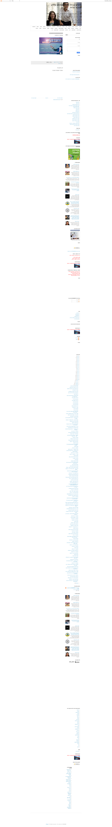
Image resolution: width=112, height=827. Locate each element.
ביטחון (69, 26)
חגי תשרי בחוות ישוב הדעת (74, 576)
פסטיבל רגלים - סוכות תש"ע (74, 416)
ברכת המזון (77, 110)
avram (77, 339)
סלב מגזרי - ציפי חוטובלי (74, 551)
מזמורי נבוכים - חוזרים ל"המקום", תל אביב (72, 413)
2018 (78, 367)
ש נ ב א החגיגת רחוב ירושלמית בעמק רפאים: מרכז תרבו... (72, 537)
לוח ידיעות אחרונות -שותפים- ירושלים (75, 255)
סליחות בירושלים (75, 528)
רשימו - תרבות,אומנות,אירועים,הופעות (68, 776)
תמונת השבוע (76, 446)
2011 (78, 376)
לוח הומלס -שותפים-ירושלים (76, 256)
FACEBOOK (69, 807)
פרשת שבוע (77, 712)
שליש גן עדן (77, 129)
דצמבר (77, 380)
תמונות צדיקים (77, 726)
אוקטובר (76, 383)
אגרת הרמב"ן (76, 547)
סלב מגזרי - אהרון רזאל (74, 518)
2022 (78, 361)
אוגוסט (77, 583)
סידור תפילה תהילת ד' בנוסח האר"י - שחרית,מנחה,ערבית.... (73, 106)
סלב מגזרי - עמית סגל (75, 546)
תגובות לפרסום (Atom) (56, 99)
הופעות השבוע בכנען (75, 464)
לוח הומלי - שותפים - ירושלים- (76, 259)
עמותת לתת (76, 459)
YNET (70, 803)
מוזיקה (69, 28)
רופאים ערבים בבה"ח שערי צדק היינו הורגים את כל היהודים (75, 190)
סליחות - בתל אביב (75, 437)
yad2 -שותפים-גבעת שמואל (76, 273)
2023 (78, 360)
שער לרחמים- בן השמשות (74, 525)
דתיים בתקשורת (76, 316)
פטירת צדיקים (77, 720)
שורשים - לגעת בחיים (75, 532)
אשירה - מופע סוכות (75, 407)
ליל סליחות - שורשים (75, 541)
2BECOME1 (69, 797)
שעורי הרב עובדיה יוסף (75, 119)
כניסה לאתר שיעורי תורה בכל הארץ (75, 325)
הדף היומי (77, 103)
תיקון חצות (77, 102)
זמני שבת (33, 26)
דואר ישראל (69, 792)
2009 (78, 379)
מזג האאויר (69, 795)
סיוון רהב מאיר (77, 221)
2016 (78, 369)
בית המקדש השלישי (76, 171)
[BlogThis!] (50, 62)
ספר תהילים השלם (76, 107)
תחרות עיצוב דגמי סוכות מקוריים (73, 488)
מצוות (65, 28)
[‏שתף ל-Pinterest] (46, 62)
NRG (70, 802)
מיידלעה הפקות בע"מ (75, 397)
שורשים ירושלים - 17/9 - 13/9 (74, 491)
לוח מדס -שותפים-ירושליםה (76, 258)
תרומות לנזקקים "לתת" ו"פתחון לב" (73, 495)
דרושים (44, 26)
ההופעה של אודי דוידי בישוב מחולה (73, 577)
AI (78, 745)
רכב (78, 744)
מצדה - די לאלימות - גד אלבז (74, 454)
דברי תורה (53, 26)
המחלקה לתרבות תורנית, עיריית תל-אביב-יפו (72, 177)
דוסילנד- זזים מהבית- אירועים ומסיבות (68, 773)
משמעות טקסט (61, 28)
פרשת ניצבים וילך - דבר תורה (74, 492)
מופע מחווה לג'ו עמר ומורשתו (74, 421)
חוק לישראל (77, 111)
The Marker (69, 783)
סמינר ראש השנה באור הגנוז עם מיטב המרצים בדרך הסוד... (72, 471)
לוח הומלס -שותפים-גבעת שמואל (75, 272)
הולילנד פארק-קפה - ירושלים (74, 441)
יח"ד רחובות (69, 771)
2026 (78, 356)
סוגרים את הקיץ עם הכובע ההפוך (73, 529)
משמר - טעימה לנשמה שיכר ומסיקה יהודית (72, 571)
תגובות (77, 301)
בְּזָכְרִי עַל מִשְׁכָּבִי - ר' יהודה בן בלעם (73, 449)
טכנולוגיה (76, 28)
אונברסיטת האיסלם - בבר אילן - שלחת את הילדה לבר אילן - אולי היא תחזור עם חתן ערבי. (74, 202)
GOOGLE (69, 808)
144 (70, 796)
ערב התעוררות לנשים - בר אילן (73, 478)
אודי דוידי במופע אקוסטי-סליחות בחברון (72, 426)
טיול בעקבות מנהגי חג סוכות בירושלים (72, 388)
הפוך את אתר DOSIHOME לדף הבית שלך (74, 251)
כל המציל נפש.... (75, 394)
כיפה (70, 786)
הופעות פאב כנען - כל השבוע (74, 553)
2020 (78, 364)
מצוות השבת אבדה (75, 555)
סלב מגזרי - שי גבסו (75, 496)
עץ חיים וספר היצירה (76, 589)
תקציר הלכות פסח (76, 208)
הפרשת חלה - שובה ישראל (74, 433)
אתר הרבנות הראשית (76, 114)
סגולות (48, 28)
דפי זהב (70, 801)
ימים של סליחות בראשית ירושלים (73, 533)
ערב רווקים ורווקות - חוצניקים (74, 481)
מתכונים (56, 28)
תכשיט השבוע (76, 554)
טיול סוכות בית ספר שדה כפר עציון (73, 392)
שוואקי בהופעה (76, 455)
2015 (78, 371)
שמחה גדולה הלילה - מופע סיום (73, 507)
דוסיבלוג (69, 782)
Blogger (47, 824)
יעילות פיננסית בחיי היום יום (69, 770)
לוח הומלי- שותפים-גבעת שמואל (75, 275)
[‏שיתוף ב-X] (49, 62)
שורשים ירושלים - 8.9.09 (74, 522)
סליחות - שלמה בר (75, 458)
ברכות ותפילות (59, 26)
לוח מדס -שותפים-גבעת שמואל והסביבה (73, 274)
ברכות (63, 26)
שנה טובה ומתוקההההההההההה (73, 432)
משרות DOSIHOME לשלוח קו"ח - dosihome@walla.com (73, 484)
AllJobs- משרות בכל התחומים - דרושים (73, 139)
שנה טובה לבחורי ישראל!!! (74, 438)
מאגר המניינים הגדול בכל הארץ (74, 124)
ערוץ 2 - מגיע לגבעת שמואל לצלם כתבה (72, 508)
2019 (78, 365)
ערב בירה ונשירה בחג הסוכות (74, 387)
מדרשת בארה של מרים (75, 112)
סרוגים (37, 28)
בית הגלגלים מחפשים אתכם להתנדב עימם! (72, 502)
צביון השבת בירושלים (75, 422)
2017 (78, 368)
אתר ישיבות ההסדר (76, 117)
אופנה (80, 26)
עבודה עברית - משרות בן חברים (74, 317)
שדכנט (70, 788)
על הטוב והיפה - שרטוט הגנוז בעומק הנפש (72, 503)
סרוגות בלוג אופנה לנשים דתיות (74, 74)
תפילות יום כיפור (76, 408)
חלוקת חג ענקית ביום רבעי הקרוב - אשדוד (72, 467)
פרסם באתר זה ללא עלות (76, 71)
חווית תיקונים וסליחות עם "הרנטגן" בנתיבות (72, 477)
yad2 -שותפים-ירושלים (77, 257)
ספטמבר (76, 384)
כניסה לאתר (78, 148)
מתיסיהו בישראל (75, 538)
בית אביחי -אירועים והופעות (68, 779)
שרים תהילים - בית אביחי (74, 489)
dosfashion (77, 315)
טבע (80, 28)
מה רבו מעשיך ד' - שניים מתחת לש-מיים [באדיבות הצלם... (72, 451)
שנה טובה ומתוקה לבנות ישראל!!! (73, 440)
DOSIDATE (69, 800)
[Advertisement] (58, 703)
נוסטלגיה (52, 28)
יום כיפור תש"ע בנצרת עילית (74, 524)
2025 (78, 357)
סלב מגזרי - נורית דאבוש (74, 452)
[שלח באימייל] (51, 62)
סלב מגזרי (44, 28)
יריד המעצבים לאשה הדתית (74, 482)
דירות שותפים (49, 26)
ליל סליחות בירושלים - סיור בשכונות (73, 550)
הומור (41, 26)
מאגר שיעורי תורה (76, 125)
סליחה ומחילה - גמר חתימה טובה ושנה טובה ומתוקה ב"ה (72, 396)
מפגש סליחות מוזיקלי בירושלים (73, 475)
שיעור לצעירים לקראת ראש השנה (73, 510)
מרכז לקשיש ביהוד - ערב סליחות (73, 473)
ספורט (40, 28)
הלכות (38, 26)
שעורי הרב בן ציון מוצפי (75, 118)
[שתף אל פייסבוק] (48, 62)
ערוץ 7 (70, 789)
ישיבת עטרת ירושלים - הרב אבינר (74, 123)
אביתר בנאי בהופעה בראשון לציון (73, 391)
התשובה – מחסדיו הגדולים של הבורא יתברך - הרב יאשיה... (72, 436)
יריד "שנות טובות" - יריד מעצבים (73, 526)
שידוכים (78, 730)
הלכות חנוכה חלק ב (76, 164)
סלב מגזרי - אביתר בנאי (74, 431)
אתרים (73, 26)
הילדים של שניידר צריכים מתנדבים (73, 427)
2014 (78, 372)
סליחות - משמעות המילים (74, 517)
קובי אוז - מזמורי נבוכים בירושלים (73, 570)
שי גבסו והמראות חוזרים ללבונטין (73, 474)
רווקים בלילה (77, 314)
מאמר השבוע (77, 194)
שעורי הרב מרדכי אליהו (75, 120)
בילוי (66, 26)
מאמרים (72, 28)
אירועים (76, 26)
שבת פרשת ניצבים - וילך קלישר (73, 579)
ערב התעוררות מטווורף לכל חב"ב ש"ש (72, 566)
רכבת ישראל (69, 787)
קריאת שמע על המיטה (75, 104)
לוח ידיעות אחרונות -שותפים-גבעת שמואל (74, 271)
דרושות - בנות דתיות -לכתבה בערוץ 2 (72, 575)
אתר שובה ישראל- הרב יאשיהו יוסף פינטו (73, 113)
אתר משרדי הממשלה (69, 794)
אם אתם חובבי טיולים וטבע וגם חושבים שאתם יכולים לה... (72, 498)
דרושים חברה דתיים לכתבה (74, 559)
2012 (78, 375)
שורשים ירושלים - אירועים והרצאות (68, 781)
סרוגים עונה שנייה (75, 399)
